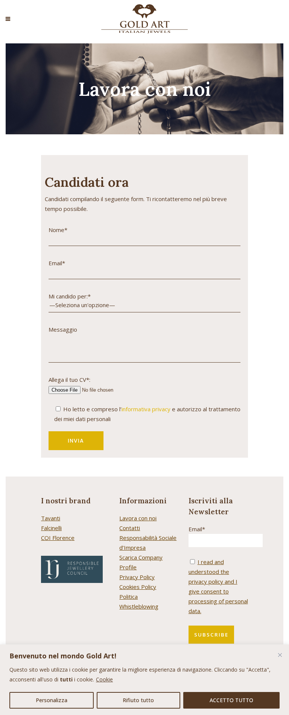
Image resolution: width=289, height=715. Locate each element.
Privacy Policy (137, 577)
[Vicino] (280, 655)
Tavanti (50, 518)
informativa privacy (146, 409)
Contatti (129, 528)
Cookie (104, 679)
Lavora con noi (138, 518)
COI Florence (58, 537)
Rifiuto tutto (138, 700)
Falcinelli (51, 528)
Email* (197, 529)
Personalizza (51, 700)
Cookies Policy (137, 586)
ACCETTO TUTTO (231, 700)
